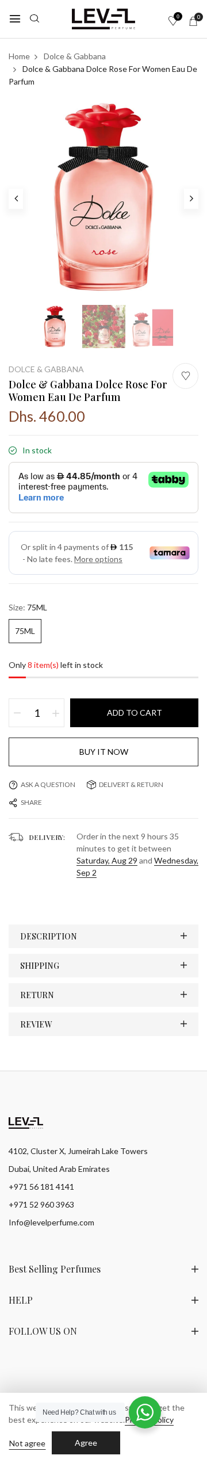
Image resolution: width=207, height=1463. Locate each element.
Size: (28, 607)
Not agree (27, 1443)
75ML (25, 631)
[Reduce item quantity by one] (17, 713)
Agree (86, 1442)
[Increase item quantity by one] (56, 713)
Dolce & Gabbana (46, 369)
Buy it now (103, 752)
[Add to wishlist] (185, 376)
